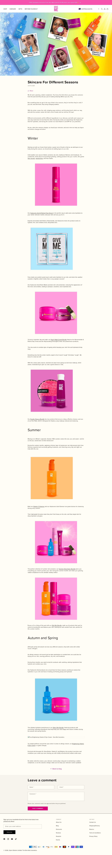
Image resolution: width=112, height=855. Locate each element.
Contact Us (92, 822)
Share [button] (31, 91)
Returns (91, 829)
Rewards (58, 836)
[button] (7, 9)
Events (58, 840)
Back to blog (57, 769)
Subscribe (9, 832)
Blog (57, 826)
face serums (31, 158)
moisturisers (39, 158)
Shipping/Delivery (94, 826)
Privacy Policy (93, 836)
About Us (59, 822)
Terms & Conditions (95, 833)
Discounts (59, 829)
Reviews (58, 833)
